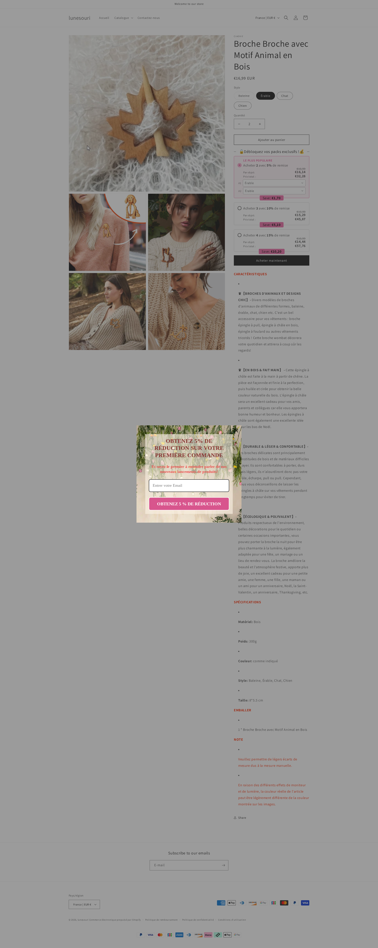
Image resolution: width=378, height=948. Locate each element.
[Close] (236, 430)
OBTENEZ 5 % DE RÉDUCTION (189, 503)
